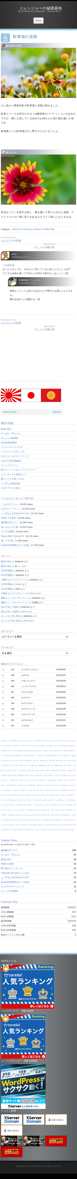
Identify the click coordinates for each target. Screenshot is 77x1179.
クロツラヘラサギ (51, 765)
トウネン (29, 800)
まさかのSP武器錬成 (11, 461)
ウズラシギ (25, 746)
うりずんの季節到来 (10, 483)
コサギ (47, 770)
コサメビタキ (55, 770)
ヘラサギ (68, 810)
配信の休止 (6, 429)
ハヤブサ (69, 805)
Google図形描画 (9, 442)
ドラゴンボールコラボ (11, 447)
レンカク (13, 830)
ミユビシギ (22, 820)
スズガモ (60, 780)
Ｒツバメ (37, 830)
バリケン (9, 810)
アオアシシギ (6, 741)
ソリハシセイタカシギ (62, 785)
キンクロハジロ (17, 765)
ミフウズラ (5, 820)
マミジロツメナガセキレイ (61, 815)
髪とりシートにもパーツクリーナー (18, 470)
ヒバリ (35, 810)
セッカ (40, 785)
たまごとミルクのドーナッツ (15, 456)
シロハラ (30, 780)
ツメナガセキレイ (11, 800)
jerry (14, 253)
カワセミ (6, 760)
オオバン (39, 751)
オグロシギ (19, 755)
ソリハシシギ (48, 785)
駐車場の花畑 (25, 36)
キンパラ (27, 765)
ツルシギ (21, 800)
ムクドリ (37, 820)
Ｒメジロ (62, 830)
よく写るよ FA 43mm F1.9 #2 (15, 513)
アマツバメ (46, 741)
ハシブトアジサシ (7, 805)
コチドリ (64, 770)
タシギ (29, 790)
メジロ (64, 820)
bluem (19, 584)
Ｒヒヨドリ (54, 830)
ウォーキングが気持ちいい (14, 474)
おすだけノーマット (10, 509)
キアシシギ (14, 760)
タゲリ (24, 790)
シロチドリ (22, 780)
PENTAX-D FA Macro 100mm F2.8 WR (30, 229)
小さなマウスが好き (10, 488)
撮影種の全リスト (9, 522)
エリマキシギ (64, 746)
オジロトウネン (29, 755)
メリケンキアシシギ (22, 825)
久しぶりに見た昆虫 (10, 616)
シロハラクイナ (40, 780)
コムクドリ (72, 770)
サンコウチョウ (36, 775)
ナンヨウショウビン (47, 800)
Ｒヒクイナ (46, 830)
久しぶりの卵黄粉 (9, 438)
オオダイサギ (22, 751)
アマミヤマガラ (56, 741)
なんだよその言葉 (11, 240)
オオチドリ (31, 751)
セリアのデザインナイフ (13, 886)
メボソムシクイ (9, 825)
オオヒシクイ (48, 751)
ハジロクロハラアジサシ (23, 805)
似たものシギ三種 (9, 527)
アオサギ (14, 741)
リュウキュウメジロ (69, 825)
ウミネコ (33, 746)
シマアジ (57, 775)
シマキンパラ (65, 775)
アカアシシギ (23, 741)
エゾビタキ (41, 746)
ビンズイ (51, 810)
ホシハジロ (22, 815)
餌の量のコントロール (11, 868)
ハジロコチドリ (38, 805)
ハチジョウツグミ (51, 805)
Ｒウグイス (21, 830)
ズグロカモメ (11, 785)
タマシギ (36, 790)
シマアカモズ (48, 775)
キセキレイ (44, 760)
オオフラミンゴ (59, 751)
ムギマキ (30, 820)
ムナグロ (45, 820)
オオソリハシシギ (9, 751)
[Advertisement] (31, 356)
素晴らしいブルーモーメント (15, 598)
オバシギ (57, 755)
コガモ (41, 770)
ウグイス (17, 746)
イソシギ (65, 741)
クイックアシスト (9, 465)
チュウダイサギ (12, 795)
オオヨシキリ (10, 755)
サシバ (28, 775)
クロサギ (41, 765)
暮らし (18, 566)
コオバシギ (34, 770)
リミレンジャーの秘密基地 (38, 8)
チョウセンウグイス (37, 795)
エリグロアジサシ (51, 746)
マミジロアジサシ (44, 815)
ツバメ (62, 795)
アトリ (31, 741)
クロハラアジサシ (65, 765)
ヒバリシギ (43, 810)
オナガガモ (49, 755)
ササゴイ (21, 775)
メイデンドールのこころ (13, 451)
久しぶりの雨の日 (45, 247)
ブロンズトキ (60, 810)
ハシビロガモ (70, 800)
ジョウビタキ (51, 780)
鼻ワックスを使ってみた (13, 479)
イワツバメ (9, 746)
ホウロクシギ (13, 815)
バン (15, 810)
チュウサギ (63, 790)
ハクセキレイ (60, 800)
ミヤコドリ (14, 820)
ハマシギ (62, 805)
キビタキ (52, 760)
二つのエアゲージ (9, 504)
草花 (52, 229)
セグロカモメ (32, 785)
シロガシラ (14, 780)
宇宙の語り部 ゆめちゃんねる (15, 873)
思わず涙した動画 (9, 607)
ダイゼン (55, 790)
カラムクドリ (65, 755)
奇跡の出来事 (7, 864)
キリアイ (8, 765)
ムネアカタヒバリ (55, 820)
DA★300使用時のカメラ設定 (15, 545)
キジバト (36, 760)
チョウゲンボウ (24, 795)
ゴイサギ (4, 775)
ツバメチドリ (70, 795)
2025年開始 (6, 570)
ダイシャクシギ (45, 790)
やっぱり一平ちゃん (10, 433)
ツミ (2, 800)
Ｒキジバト (30, 830)
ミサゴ (73, 815)
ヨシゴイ (41, 825)
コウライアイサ (24, 770)
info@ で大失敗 (8, 518)
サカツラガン (13, 775)
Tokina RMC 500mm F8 (12, 536)
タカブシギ (17, 790)
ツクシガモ (50, 795)
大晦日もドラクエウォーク (14, 579)
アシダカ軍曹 (7, 531)
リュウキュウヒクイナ (53, 825)
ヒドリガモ (29, 810)
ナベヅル (36, 800)
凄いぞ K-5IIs (7, 540)
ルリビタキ (5, 830)
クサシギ (34, 765)
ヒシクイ (21, 810)
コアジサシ (14, 770)
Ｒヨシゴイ (70, 830)
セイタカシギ (22, 785)
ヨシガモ (33, 825)
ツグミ (56, 795)
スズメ (66, 780)
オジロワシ (40, 755)
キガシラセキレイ (25, 760)
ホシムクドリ (32, 815)
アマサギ (37, 741)
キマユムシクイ (61, 760)
